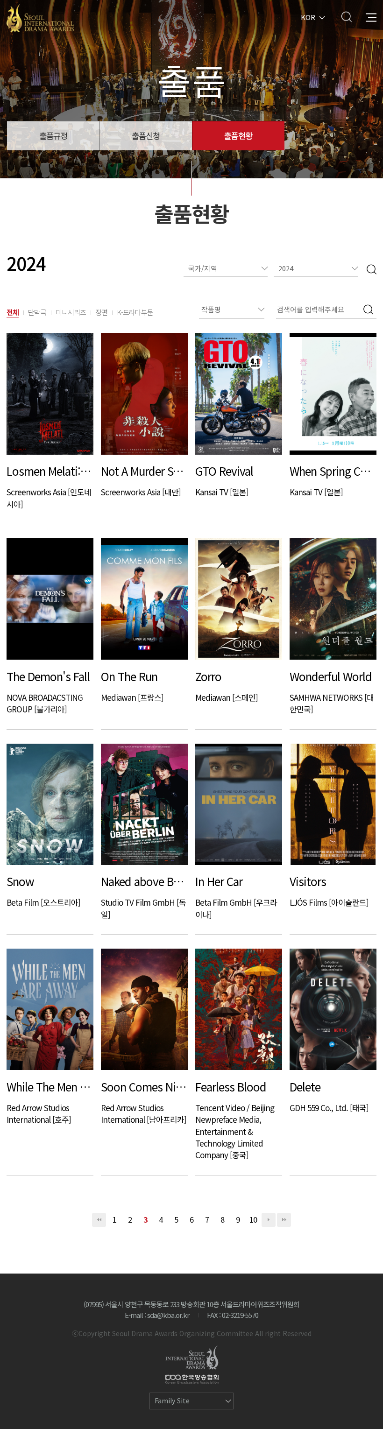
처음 (99, 1220)
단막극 (37, 312)
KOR (308, 16)
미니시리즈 (71, 312)
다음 (269, 1220)
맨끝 (284, 1220)
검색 (346, 16)
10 (253, 1219)
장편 (101, 312)
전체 (13, 312)
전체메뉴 (371, 16)
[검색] (371, 268)
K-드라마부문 (135, 312)
